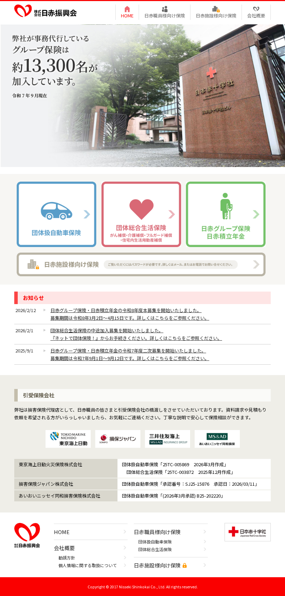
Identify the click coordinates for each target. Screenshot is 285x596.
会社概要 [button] (256, 15)
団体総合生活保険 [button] (155, 549)
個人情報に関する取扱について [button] (87, 565)
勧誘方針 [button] (66, 558)
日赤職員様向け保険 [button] (164, 15)
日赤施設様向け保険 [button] (216, 15)
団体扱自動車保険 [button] (155, 542)
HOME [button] (127, 15)
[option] (142, 95)
